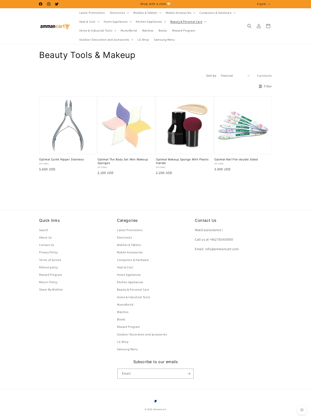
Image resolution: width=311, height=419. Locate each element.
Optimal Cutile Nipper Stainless (61, 159)
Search (43, 230)
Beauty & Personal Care (133, 290)
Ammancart (159, 409)
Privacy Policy (48, 252)
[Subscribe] (188, 374)
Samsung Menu (127, 349)
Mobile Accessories (130, 252)
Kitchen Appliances (130, 282)
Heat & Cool (125, 267)
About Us (45, 237)
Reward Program (50, 275)
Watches (122, 312)
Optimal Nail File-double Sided (236, 159)
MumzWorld (125, 304)
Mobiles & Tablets (129, 245)
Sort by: (211, 75)
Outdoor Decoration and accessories (142, 334)
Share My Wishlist (51, 290)
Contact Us (46, 245)
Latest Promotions (130, 230)
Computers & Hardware (133, 260)
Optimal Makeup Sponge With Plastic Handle (182, 161)
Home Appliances (129, 275)
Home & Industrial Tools (133, 297)
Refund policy (48, 267)
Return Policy (48, 282)
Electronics (124, 237)
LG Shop (122, 342)
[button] (119, 12)
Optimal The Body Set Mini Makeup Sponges (123, 161)
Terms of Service (50, 260)
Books (121, 319)
